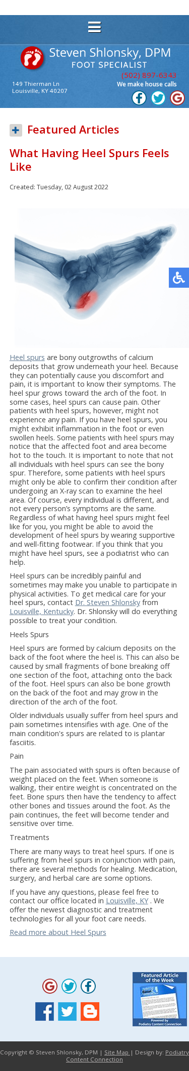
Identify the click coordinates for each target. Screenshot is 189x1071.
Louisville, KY (127, 900)
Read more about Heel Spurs (58, 932)
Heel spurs (27, 357)
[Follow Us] (158, 103)
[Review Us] (177, 103)
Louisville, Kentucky (42, 611)
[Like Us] (139, 103)
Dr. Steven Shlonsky (107, 602)
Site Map (117, 1052)
